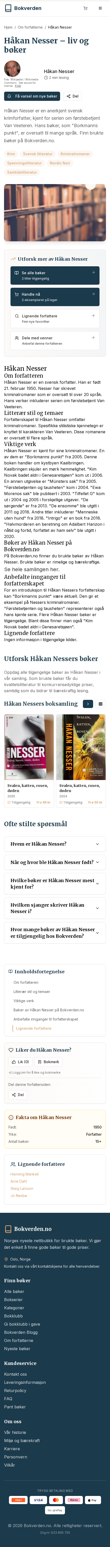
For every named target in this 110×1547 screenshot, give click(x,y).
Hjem (8, 27)
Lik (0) (23, 1062)
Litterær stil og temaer (32, 991)
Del (76, 96)
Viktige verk (24, 1001)
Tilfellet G (83, 493)
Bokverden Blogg (21, 1332)
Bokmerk (51, 1062)
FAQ (8, 1398)
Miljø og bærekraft (22, 1440)
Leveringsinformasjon (25, 1382)
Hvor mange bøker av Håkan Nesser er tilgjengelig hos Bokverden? (52, 933)
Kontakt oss (15, 1374)
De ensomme (64, 505)
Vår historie (15, 1432)
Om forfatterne (30, 27)
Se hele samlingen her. (32, 569)
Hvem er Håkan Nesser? (38, 844)
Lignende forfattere (33, 1028)
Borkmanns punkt (44, 456)
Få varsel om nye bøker (36, 96)
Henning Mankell (24, 1174)
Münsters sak (63, 481)
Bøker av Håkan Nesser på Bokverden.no (49, 1010)
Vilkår (9, 1465)
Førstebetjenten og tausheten (34, 487)
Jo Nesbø (18, 1195)
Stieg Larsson (21, 1188)
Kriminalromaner (75, 154)
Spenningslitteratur (24, 163)
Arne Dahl (18, 1181)
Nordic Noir (60, 163)
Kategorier (14, 1307)
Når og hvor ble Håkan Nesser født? (52, 862)
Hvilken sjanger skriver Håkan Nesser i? (47, 908)
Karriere (12, 1448)
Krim (11, 154)
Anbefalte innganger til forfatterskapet (46, 1019)
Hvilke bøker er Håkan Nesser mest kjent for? (52, 884)
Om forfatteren (26, 982)
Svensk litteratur (37, 154)
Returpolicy (15, 1390)
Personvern (15, 1456)
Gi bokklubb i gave (22, 1324)
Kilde (18, 85)
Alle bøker (14, 1291)
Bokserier (13, 1299)
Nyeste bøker (17, 1348)
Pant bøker (15, 1406)
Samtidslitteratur (22, 172)
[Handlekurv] (85, 8)
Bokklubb (13, 1315)
